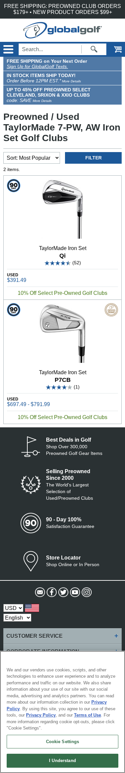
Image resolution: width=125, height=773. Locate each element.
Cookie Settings (62, 741)
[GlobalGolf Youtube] (74, 592)
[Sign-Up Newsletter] (39, 592)
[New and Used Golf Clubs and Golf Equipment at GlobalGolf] (62, 35)
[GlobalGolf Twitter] (62, 592)
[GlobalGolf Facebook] (51, 592)
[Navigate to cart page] (113, 49)
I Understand (62, 760)
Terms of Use (87, 715)
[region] (62, 712)
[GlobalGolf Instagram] (86, 592)
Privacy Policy (41, 715)
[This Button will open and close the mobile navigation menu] (7, 49)
